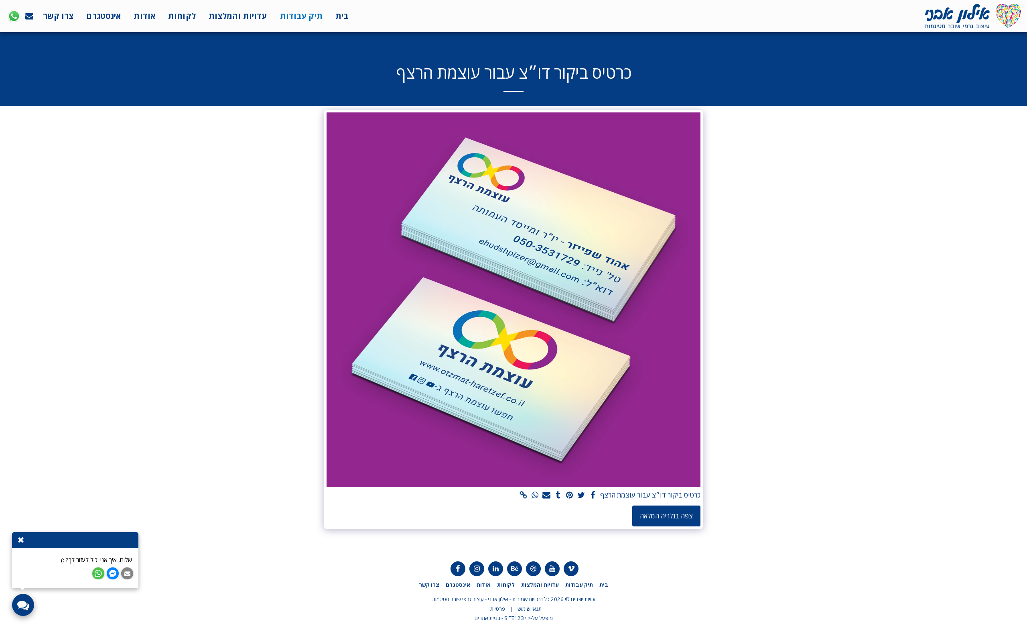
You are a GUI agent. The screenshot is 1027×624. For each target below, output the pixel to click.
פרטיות (497, 608)
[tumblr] (558, 495)
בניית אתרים (487, 618)
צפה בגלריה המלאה (666, 515)
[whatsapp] (535, 495)
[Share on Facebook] (593, 495)
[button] (29, 16)
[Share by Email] (546, 495)
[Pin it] (570, 495)
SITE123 (514, 618)
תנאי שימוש (530, 608)
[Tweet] (581, 495)
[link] (523, 495)
